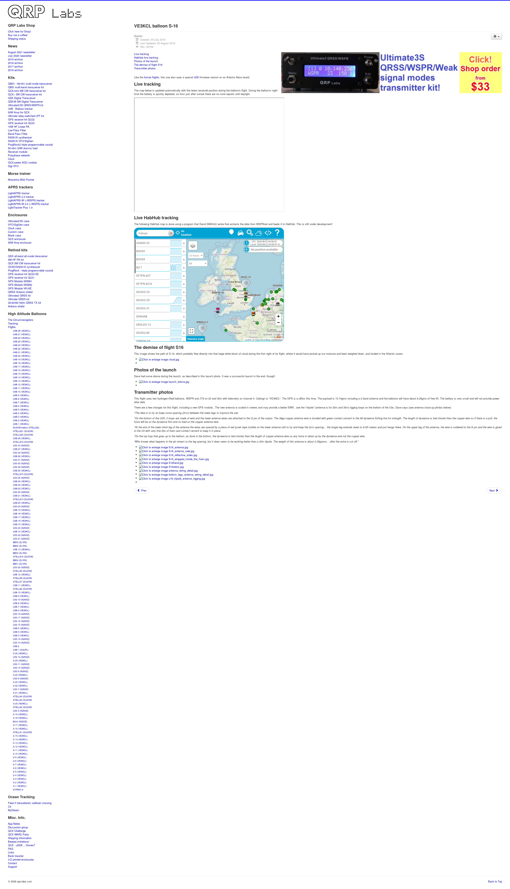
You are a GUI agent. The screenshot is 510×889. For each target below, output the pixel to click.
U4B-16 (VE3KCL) (21, 370)
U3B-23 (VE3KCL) (21, 484)
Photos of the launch (146, 61)
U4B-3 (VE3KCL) (21, 416)
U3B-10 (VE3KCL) (21, 592)
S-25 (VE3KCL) (20, 660)
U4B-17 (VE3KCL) (21, 366)
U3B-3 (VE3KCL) (21, 635)
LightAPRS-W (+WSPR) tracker (26, 200)
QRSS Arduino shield (20, 292)
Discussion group (18, 827)
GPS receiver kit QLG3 (21, 123)
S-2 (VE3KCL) (19, 782)
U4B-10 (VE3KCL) (21, 391)
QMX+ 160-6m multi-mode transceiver (30, 83)
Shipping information (19, 838)
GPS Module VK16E (20, 288)
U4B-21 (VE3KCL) (21, 352)
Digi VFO (13, 166)
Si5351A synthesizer (20, 137)
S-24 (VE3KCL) (20, 674)
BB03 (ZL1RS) (20, 552)
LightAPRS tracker (18, 193)
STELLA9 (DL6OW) (22, 570)
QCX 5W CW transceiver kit (24, 263)
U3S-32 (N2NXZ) (21, 452)
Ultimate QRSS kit (18, 299)
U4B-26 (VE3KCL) (21, 337)
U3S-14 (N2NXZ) (21, 638)
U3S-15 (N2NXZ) (21, 624)
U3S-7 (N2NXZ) (20, 689)
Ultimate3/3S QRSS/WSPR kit (25, 105)
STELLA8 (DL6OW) (22, 578)
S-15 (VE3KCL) (20, 735)
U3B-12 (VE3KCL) (21, 574)
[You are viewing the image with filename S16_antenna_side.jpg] (166, 451)
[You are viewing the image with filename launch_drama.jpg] (164, 381)
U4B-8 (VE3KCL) (21, 398)
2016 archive (15, 70)
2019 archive (15, 59)
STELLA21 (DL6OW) (23, 431)
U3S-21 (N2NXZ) (21, 538)
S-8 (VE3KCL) (19, 760)
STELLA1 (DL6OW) (22, 732)
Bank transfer (16, 856)
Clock (11, 159)
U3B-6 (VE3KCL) (21, 610)
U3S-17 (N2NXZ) (21, 617)
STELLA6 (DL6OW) (22, 588)
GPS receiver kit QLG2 (21, 119)
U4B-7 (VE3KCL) (21, 402)
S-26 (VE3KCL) (20, 653)
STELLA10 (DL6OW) (23, 556)
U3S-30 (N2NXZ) (21, 463)
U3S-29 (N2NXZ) (21, 466)
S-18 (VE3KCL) (20, 717)
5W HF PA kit (16, 259)
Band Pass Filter (17, 134)
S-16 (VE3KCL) (20, 728)
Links (11, 852)
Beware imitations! (18, 841)
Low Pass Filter (17, 130)
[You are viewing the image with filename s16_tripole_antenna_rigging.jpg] (172, 478)
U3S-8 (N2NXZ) (20, 678)
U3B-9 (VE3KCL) (21, 595)
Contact (12, 863)
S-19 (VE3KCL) (20, 714)
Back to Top (495, 881)
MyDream (13, 810)
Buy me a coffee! (18, 35)
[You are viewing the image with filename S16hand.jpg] (161, 462)
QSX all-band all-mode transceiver (27, 256)
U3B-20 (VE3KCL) (21, 502)
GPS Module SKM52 (20, 285)
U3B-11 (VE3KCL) (21, 585)
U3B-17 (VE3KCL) (21, 517)
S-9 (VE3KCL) (19, 757)
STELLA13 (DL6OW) (23, 499)
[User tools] (496, 36)
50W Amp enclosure (19, 242)
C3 (9, 806)
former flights (151, 77)
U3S (196, 77)
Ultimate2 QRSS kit (19, 295)
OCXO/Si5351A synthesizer (24, 267)
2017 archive (15, 66)
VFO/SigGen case (18, 224)
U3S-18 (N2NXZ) (21, 613)
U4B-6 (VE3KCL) (21, 405)
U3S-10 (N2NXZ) (21, 667)
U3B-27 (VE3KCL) (21, 448)
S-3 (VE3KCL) (19, 778)
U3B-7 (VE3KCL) (21, 606)
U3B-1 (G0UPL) (20, 649)
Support (12, 866)
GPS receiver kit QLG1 (21, 277)
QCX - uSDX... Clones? (21, 845)
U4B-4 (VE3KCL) (21, 413)
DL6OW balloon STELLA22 (26, 427)
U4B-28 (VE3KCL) (21, 330)
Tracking (13, 323)
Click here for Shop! (19, 31)
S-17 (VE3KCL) (20, 724)
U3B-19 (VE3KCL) (21, 509)
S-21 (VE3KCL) (20, 692)
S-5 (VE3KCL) (19, 771)
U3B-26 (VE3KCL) (21, 456)
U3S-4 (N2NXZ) (20, 710)
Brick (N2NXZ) (20, 721)
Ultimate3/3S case (18, 221)
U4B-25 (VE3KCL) (21, 341)
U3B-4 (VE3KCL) (21, 631)
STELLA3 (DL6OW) (22, 699)
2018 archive (15, 63)
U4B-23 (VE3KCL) (21, 345)
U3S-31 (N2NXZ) (21, 459)
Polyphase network (19, 155)
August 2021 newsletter (21, 52)
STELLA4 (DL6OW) (22, 696)
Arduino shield (16, 306)
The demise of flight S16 (148, 65)
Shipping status (17, 38)
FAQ (10, 849)
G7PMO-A (18, 789)
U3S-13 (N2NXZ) (21, 642)
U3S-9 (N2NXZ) (20, 671)
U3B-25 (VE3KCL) (21, 470)
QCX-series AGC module (22, 162)
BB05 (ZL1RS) (20, 542)
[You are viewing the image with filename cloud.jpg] (159, 359)
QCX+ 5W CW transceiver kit (25, 94)
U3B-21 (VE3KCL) (21, 495)
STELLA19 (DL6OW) (23, 441)
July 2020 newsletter (20, 56)
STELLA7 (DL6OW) (22, 581)
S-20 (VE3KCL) (20, 703)
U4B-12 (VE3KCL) (21, 384)
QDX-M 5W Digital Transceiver (25, 101)
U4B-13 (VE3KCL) (21, 380)
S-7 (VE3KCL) (19, 764)
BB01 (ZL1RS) (20, 563)
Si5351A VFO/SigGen (20, 141)
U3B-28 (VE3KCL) (21, 438)
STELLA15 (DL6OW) (23, 474)
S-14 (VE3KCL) (20, 739)
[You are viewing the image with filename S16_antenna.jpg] (163, 447)
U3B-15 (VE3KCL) (21, 524)
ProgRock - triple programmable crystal (30, 270)
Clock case (14, 228)
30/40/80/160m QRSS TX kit (24, 302)
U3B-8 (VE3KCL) (21, 603)
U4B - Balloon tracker (20, 109)
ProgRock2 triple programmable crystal (30, 144)
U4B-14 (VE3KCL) (21, 377)
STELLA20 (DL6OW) (23, 434)
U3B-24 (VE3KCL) (21, 481)
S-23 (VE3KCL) (20, 681)
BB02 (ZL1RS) (20, 560)
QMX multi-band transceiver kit (26, 87)
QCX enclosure (17, 239)
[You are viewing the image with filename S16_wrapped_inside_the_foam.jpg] (174, 458)
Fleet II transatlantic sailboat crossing (29, 803)
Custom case (15, 232)
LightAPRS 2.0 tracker (21, 197)
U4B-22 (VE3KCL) (21, 348)
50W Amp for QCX (18, 112)
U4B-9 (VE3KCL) (21, 395)
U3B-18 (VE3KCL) (21, 513)
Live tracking (141, 54)
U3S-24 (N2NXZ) (21, 506)
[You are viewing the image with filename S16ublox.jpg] (161, 466)
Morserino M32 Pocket (21, 179)
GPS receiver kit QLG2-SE (23, 274)
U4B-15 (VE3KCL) (21, 373)
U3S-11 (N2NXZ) (21, 664)
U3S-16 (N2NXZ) (21, 621)
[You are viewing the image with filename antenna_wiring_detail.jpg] (168, 470)
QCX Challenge (17, 831)
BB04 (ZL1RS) (20, 545)
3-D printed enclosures (21, 859)
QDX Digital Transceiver (21, 98)
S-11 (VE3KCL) (20, 750)
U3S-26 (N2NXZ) (21, 477)
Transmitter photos (145, 68)
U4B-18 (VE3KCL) (21, 362)
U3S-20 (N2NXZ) (21, 567)
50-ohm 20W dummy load (22, 148)
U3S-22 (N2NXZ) (21, 535)
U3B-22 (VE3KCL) (21, 488)
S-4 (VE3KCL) (19, 775)
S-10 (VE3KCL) (20, 753)
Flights (12, 327)
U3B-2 (16, 646)
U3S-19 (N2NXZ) (21, 599)
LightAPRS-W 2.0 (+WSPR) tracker (28, 204)
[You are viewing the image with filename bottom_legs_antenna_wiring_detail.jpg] (176, 474)
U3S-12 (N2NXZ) (21, 656)
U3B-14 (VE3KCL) (21, 531)
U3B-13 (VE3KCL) (21, 549)
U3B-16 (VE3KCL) (21, 520)
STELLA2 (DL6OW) (22, 707)
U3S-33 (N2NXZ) (21, 445)
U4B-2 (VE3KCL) (21, 420)
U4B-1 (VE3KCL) (21, 423)
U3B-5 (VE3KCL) (21, 628)
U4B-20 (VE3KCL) (21, 355)
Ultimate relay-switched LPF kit (26, 116)
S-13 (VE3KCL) (20, 742)
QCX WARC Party (18, 834)
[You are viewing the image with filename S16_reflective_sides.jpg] (168, 454)
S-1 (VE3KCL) (19, 785)
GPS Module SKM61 (20, 281)
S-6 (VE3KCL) (19, 768)
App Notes (14, 823)
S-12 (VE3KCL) (20, 746)
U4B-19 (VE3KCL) (21, 359)
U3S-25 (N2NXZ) (21, 491)
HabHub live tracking (146, 57)
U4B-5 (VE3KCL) (21, 409)
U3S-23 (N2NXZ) (21, 527)
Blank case (14, 235)
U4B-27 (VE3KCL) (21, 334)
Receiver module (17, 152)
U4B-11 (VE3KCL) (21, 388)
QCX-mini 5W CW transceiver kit (27, 91)
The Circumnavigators (20, 320)
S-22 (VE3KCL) (20, 685)
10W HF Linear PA (18, 126)
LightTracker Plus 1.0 (20, 207)
